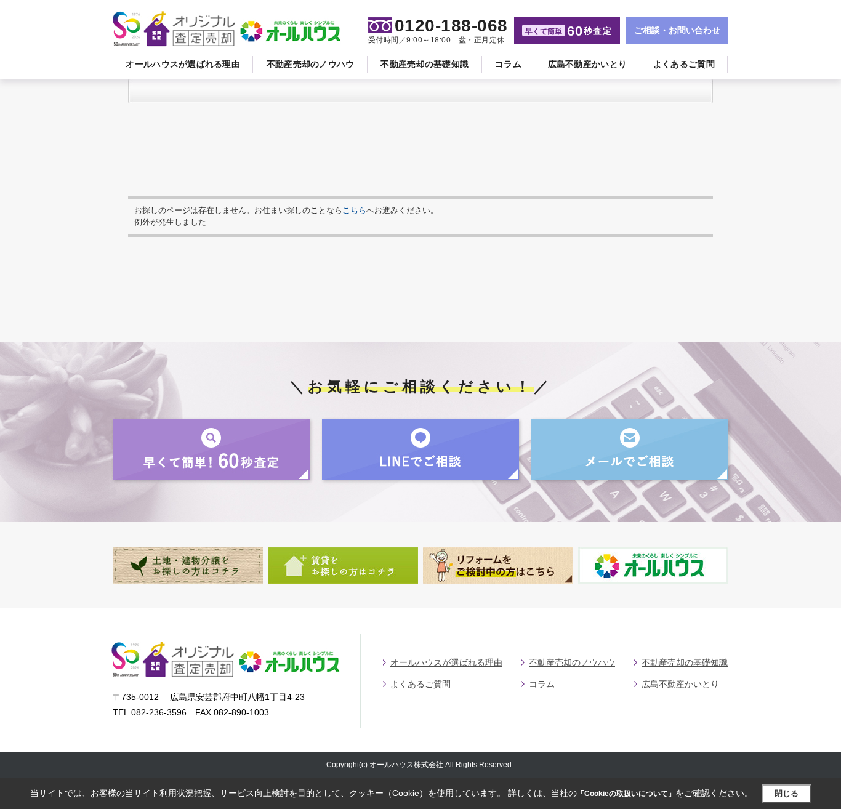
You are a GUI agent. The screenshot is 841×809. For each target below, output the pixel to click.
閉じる (787, 792)
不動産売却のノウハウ (311, 64)
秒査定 (568, 31)
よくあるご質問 (684, 64)
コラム (508, 64)
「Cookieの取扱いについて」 (626, 793)
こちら (354, 210)
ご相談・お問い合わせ (677, 30)
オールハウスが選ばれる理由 (183, 64)
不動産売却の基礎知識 (424, 64)
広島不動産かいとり (587, 64)
